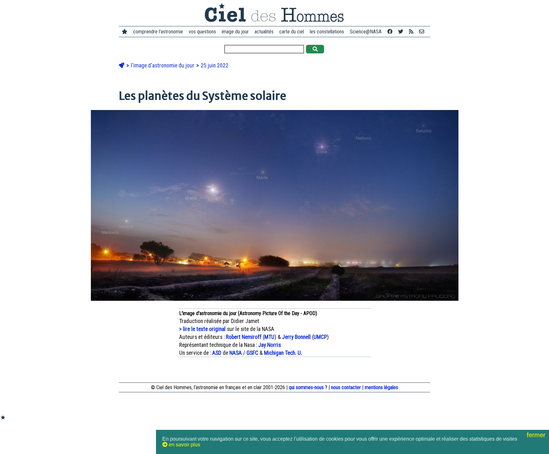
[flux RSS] (411, 31)
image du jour (235, 32)
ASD (216, 353)
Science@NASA (366, 32)
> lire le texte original (202, 329)
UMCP (320, 337)
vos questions (202, 32)
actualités (264, 32)
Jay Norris (269, 345)
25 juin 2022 (214, 65)
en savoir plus (183, 444)
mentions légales (381, 387)
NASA (235, 353)
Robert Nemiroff (243, 337)
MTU (269, 337)
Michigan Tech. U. (283, 353)
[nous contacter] (421, 31)
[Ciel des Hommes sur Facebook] (389, 31)
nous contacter (346, 387)
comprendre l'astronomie (158, 32)
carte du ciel (291, 32)
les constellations (327, 32)
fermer (537, 434)
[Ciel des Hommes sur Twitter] (400, 31)
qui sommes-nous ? (308, 387)
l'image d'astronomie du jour (163, 65)
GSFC (252, 353)
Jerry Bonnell (296, 337)
